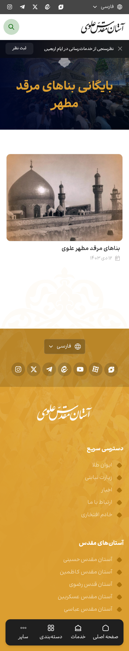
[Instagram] (9, 6)
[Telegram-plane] (22, 6)
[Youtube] (80, 369)
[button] (19, 48)
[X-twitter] (35, 6)
